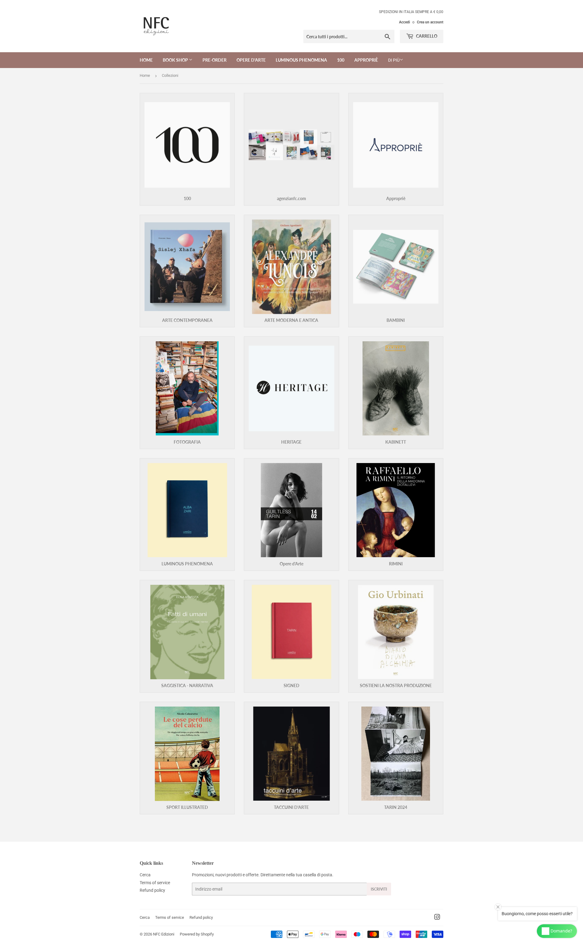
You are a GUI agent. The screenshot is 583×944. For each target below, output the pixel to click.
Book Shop (176, 60)
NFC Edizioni (163, 934)
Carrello (426, 36)
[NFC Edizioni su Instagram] (437, 917)
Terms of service (155, 882)
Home (146, 60)
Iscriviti (379, 889)
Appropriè (366, 60)
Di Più (394, 60)
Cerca (145, 874)
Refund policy (152, 890)
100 (340, 60)
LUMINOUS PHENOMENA (301, 60)
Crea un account (430, 22)
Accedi (404, 22)
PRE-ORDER (215, 60)
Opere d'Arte (251, 60)
